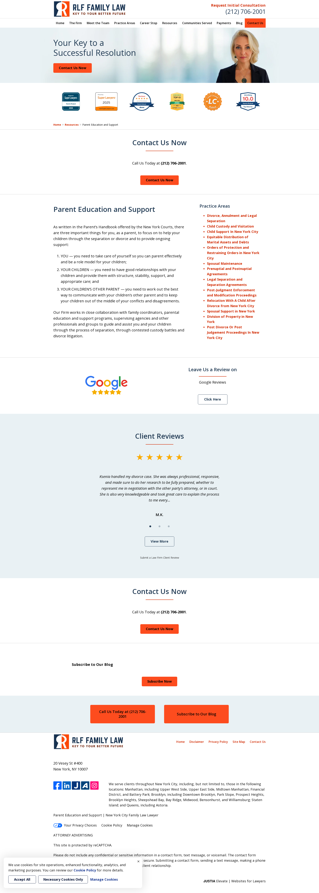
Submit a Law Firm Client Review (159, 557)
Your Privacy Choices (80, 825)
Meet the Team (98, 23)
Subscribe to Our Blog (196, 714)
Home (60, 23)
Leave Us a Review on (212, 369)
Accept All (22, 879)
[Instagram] (94, 785)
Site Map (239, 742)
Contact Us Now (72, 68)
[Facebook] (57, 785)
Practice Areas (124, 23)
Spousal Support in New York (231, 311)
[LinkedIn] (67, 785)
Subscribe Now (159, 681)
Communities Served (197, 23)
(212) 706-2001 (246, 11)
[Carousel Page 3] (168, 526)
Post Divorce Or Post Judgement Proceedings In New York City (233, 332)
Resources (169, 23)
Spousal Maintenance (224, 263)
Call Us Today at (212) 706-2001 (122, 714)
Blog (239, 23)
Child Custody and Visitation (230, 226)
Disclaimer (196, 742)
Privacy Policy (218, 742)
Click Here (212, 399)
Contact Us (255, 23)
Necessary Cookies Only (63, 879)
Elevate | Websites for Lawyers (234, 881)
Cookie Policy (111, 825)
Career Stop (148, 23)
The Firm (75, 23)
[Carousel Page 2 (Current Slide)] (159, 526)
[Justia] (76, 785)
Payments (224, 23)
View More (159, 541)
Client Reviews (159, 436)
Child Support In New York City (232, 231)
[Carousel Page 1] (150, 526)
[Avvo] (85, 785)
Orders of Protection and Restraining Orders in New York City (233, 252)
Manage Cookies (140, 825)
